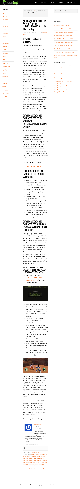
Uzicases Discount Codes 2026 (63, 45)
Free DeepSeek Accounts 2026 (63, 25)
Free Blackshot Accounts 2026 (63, 35)
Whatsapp (5, 90)
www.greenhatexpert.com (31, 444)
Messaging (5, 46)
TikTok (4, 80)
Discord (4, 23)
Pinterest (5, 53)
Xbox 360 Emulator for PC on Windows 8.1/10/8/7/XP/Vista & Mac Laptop (34, 24)
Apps (32, 452)
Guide (4, 36)
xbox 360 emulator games (30, 464)
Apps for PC (37, 452)
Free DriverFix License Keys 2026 (64, 52)
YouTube (5, 96)
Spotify (4, 70)
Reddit (4, 56)
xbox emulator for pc (38, 466)
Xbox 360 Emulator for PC (32, 456)
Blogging (5, 19)
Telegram (5, 76)
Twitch (4, 83)
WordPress (5, 93)
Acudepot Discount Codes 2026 (63, 32)
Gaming (4, 29)
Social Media (6, 66)
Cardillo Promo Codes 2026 (62, 49)
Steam (4, 73)
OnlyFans (5, 50)
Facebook (5, 26)
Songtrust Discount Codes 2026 (63, 42)
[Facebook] (24, 448)
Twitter (4, 86)
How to (4, 40)
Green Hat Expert (14, 2)
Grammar (5, 33)
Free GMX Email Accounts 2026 (63, 39)
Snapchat (5, 63)
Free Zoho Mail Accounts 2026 (63, 29)
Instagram (5, 43)
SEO (3, 60)
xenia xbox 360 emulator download (33, 469)
